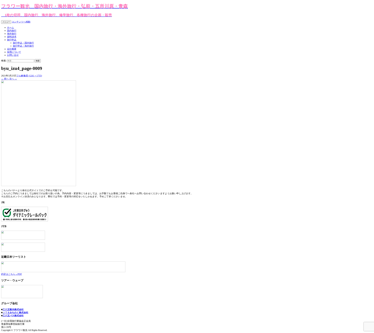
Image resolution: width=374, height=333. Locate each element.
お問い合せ (13, 55)
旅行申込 (11, 40)
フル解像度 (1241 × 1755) (29, 75)
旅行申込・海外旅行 (23, 46)
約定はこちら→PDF (11, 274)
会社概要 (11, 49)
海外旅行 (11, 33)
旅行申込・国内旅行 (23, 43)
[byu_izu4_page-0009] (38, 185)
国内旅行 (11, 30)
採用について (14, 52)
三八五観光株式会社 (13, 309)
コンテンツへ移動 (21, 22)
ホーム (10, 27)
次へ (13, 78)
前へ (5, 78)
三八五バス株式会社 (13, 315)
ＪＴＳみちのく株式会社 (15, 312)
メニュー (6, 22)
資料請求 (11, 36)
